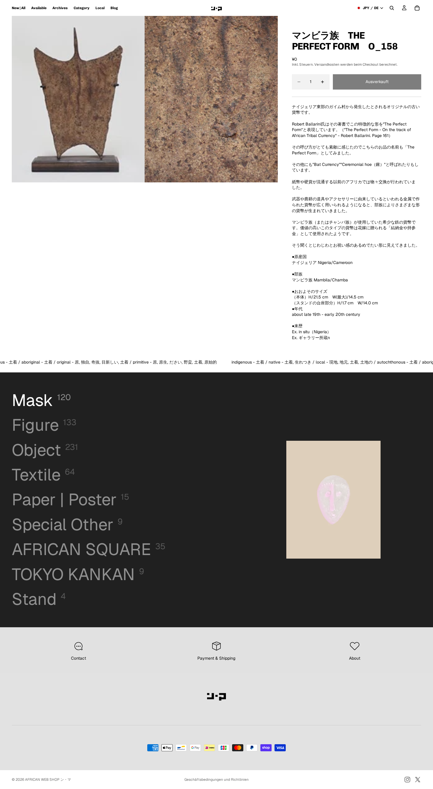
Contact (78, 658)
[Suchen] (391, 7)
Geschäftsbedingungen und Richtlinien (216, 779)
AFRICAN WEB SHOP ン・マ (48, 779)
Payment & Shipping (216, 658)
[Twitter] (417, 779)
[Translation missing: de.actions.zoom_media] (78, 99)
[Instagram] (407, 779)
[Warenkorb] (417, 7)
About (354, 658)
